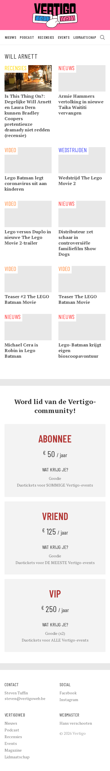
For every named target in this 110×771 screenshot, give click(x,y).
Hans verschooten (76, 723)
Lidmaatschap (84, 37)
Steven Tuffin (16, 692)
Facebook (68, 692)
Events (64, 37)
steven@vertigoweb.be (25, 698)
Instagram (69, 699)
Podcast (27, 37)
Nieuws (10, 37)
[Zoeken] (102, 37)
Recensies (46, 37)
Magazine (13, 750)
